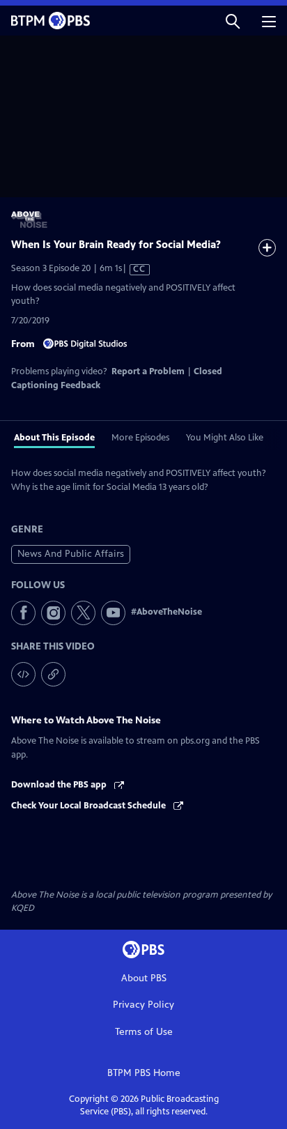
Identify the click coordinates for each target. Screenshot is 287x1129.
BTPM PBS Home (143, 1073)
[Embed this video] (23, 674)
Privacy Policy (143, 1005)
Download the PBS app (60, 784)
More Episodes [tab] (140, 437)
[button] (233, 21)
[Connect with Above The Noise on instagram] (53, 613)
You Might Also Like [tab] (224, 437)
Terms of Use (144, 1032)
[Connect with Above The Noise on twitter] (83, 613)
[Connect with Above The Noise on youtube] (113, 613)
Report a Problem (148, 371)
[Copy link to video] (53, 674)
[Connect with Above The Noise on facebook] (23, 613)
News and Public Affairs (70, 554)
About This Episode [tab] (54, 437)
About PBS (143, 978)
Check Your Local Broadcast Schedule (89, 805)
